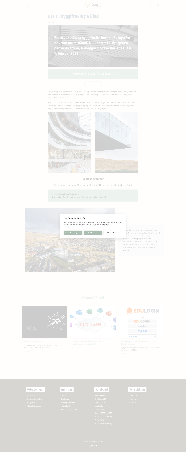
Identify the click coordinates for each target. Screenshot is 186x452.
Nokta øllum (92, 233)
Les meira (67, 227)
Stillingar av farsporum (113, 232)
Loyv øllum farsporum (73, 233)
